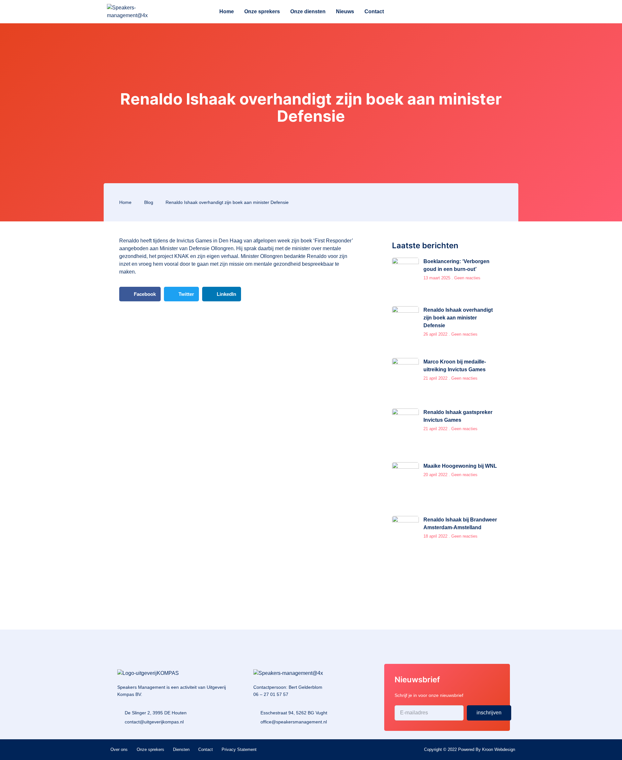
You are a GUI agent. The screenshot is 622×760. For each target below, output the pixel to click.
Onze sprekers (262, 11)
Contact (374, 11)
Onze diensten (308, 11)
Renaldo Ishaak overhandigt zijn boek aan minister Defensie (458, 317)
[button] (140, 294)
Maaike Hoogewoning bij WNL (460, 466)
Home (226, 11)
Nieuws (345, 11)
